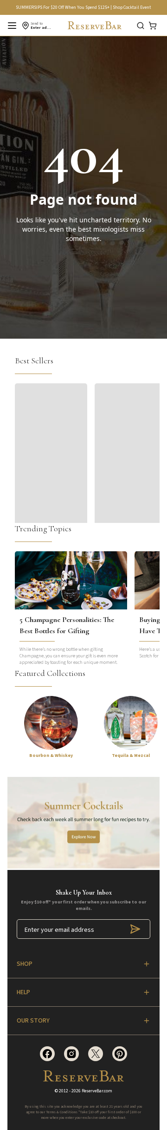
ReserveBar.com (97, 1091)
